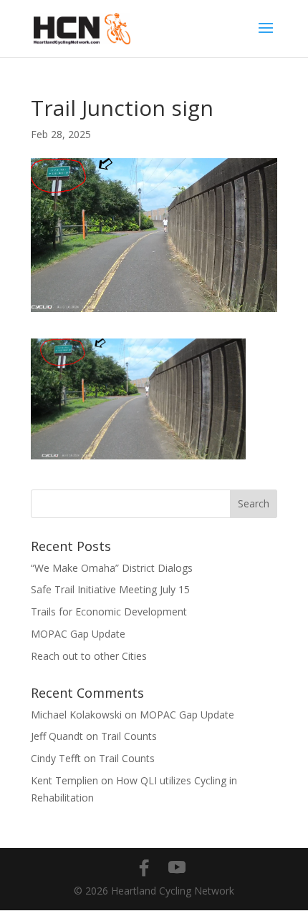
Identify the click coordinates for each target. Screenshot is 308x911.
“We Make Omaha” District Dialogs (112, 568)
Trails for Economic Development (109, 611)
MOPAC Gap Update (78, 633)
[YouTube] (177, 868)
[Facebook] (144, 868)
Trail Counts (129, 736)
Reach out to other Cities (89, 656)
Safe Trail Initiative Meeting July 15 (110, 589)
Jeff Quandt (57, 736)
